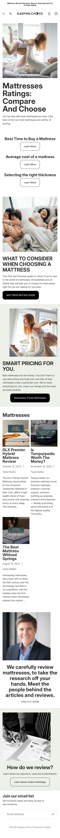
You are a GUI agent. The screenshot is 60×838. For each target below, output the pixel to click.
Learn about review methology (30, 782)
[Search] (10, 13)
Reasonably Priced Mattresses (30, 397)
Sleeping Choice (24, 827)
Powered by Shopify (41, 827)
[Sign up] (52, 814)
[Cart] (56, 13)
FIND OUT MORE (30, 701)
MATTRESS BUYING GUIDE (20, 295)
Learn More (30, 146)
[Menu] (3, 13)
